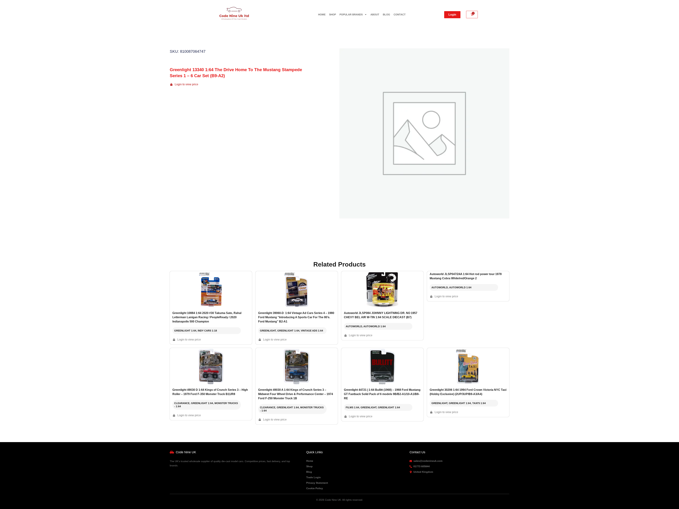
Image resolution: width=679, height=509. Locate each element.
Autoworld (354, 326)
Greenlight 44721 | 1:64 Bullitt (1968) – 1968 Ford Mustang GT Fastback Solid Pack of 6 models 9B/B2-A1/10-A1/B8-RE (382, 394)
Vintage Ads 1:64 (312, 330)
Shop (332, 14)
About (374, 14)
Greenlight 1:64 (185, 330)
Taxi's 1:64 (479, 403)
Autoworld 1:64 (374, 326)
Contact (400, 14)
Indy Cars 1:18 (207, 330)
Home (322, 14)
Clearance (182, 403)
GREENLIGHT (268, 330)
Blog (386, 14)
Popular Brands (351, 14)
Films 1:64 (352, 407)
